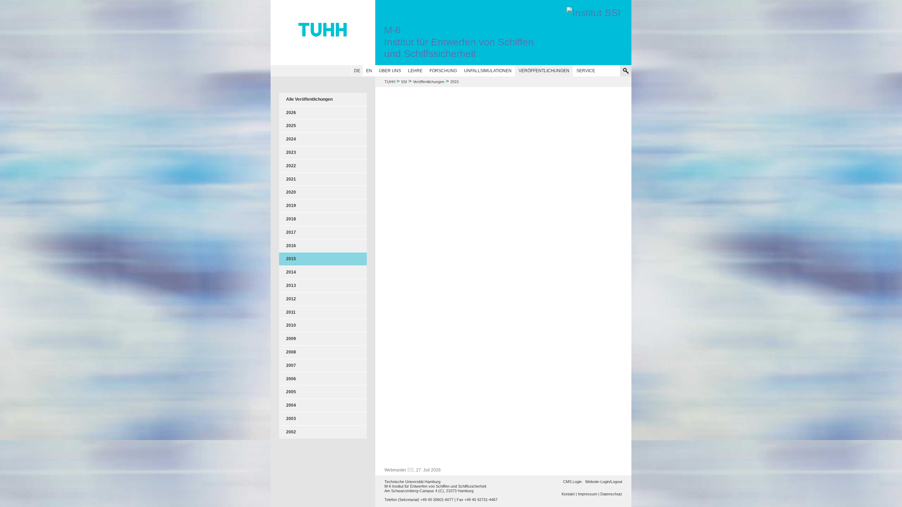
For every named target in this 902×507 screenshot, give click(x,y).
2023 (291, 152)
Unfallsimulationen (488, 70)
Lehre (415, 70)
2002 (291, 432)
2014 (291, 272)
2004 (291, 405)
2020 (291, 192)
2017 (291, 232)
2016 (291, 245)
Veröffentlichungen (544, 70)
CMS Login (572, 482)
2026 (291, 112)
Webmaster (395, 470)
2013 (291, 285)
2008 (291, 352)
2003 (291, 418)
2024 (291, 139)
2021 (291, 179)
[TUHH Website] (323, 32)
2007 (291, 365)
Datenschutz (611, 494)
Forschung (443, 70)
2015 (291, 258)
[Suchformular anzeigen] (625, 70)
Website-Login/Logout (603, 482)
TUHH (389, 82)
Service (585, 70)
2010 (291, 325)
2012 (291, 298)
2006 (291, 378)
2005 (291, 391)
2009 (291, 338)
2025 (291, 125)
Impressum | (588, 494)
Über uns (390, 70)
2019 (291, 205)
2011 (291, 312)
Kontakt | (569, 494)
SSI (404, 82)
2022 (291, 165)
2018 (291, 219)
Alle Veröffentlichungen (309, 99)
